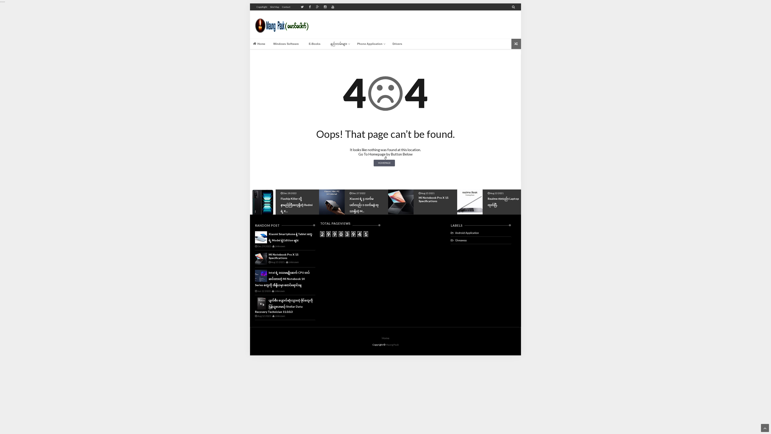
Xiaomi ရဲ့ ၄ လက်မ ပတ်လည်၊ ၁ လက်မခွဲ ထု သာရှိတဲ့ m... (295, 205)
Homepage (384, 163)
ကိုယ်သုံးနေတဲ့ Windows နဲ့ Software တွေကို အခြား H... (504, 204)
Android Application (467, 232)
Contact (286, 6)
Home (261, 43)
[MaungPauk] (283, 24)
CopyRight (261, 6)
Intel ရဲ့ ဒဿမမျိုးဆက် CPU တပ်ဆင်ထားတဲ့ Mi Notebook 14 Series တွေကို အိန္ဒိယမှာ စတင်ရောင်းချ (282, 279)
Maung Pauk (392, 344)
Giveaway (461, 240)
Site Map (274, 6)
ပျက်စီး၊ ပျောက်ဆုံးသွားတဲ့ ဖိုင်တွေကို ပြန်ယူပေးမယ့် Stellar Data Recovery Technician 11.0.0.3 (284, 306)
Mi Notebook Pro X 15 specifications (364, 199)
